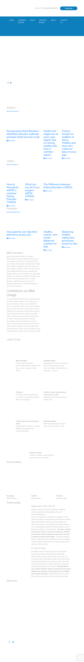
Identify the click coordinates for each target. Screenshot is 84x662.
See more (11, 140)
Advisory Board (43, 21)
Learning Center (22, 21)
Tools (32, 20)
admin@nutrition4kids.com (42, 655)
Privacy (46, 633)
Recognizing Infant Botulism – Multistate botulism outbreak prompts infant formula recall (23, 133)
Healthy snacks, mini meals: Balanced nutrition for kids (50, 239)
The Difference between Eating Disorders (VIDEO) (58, 186)
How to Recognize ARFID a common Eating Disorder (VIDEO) (13, 193)
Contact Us (64, 21)
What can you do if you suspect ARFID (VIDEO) (32, 190)
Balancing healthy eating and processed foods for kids (69, 237)
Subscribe (68, 8)
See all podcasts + (14, 212)
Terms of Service (49, 637)
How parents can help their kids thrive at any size (22, 233)
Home (11, 20)
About (53, 20)
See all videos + (13, 164)
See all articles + (13, 111)
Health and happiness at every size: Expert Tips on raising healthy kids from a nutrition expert (51, 142)
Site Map (47, 635)
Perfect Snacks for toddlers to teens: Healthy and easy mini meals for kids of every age (69, 142)
